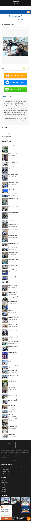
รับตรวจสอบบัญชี (21, 19)
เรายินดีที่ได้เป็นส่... (12, 146)
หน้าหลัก (4, 480)
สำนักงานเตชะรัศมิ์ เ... (12, 352)
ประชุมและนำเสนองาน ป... (13, 243)
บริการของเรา (13, 19)
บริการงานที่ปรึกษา (12, 360)
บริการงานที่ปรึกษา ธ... (13, 394)
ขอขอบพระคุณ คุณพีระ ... (13, 175)
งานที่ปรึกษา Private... (13, 337)
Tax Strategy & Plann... (13, 154)
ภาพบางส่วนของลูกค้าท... (13, 276)
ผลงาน (3, 487)
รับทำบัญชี (10, 414)
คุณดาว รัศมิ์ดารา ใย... (13, 189)
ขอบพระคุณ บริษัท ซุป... (13, 342)
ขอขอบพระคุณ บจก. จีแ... (13, 259)
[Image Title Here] (5, 500)
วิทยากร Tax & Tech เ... (13, 281)
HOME (7, 19)
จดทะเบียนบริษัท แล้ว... (13, 167)
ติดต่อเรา (4, 492)
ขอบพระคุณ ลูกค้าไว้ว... (13, 310)
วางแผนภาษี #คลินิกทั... (13, 366)
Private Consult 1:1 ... (13, 162)
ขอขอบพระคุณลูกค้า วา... (13, 212)
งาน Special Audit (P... (13, 224)
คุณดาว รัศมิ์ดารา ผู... (13, 265)
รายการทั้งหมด (5, 483)
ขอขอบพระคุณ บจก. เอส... (13, 182)
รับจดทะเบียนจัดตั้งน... (12, 426)
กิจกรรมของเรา (6, 137)
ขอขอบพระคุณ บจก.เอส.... (13, 252)
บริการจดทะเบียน (11, 387)
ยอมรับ (6, 518)
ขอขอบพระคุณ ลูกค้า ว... (13, 229)
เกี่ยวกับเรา (4, 485)
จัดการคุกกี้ (6, 515)
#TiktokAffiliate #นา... (13, 375)
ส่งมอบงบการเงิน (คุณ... (13, 198)
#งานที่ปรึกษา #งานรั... (13, 370)
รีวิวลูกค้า (4, 489)
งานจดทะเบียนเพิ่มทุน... (13, 380)
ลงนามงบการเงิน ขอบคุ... (13, 206)
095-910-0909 (16, 2)
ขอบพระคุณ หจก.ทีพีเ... (13, 285)
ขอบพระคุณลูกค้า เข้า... (13, 292)
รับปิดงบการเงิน (11, 434)
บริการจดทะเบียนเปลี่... (12, 400)
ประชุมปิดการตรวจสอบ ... (13, 324)
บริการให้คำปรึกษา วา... (13, 410)
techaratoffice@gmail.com (9, 474)
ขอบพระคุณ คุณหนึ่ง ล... (13, 317)
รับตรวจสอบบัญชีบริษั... (13, 419)
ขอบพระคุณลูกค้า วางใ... (13, 297)
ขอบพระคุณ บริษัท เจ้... (13, 346)
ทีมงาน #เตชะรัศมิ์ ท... (13, 248)
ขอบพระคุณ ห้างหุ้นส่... (13, 329)
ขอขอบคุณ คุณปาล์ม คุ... (13, 220)
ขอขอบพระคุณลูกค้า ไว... (13, 301)
